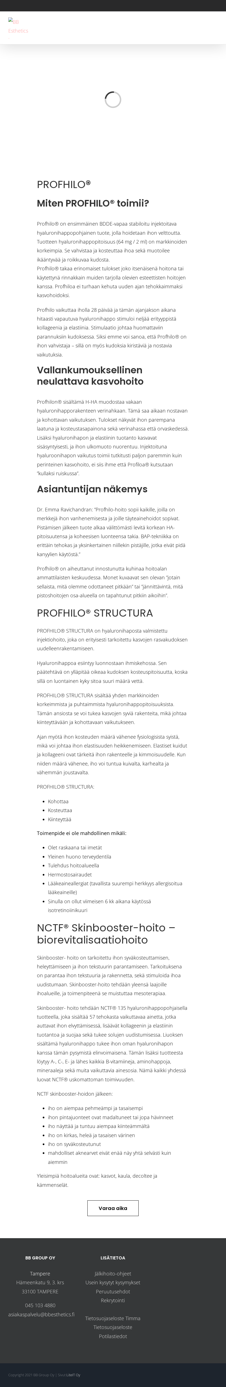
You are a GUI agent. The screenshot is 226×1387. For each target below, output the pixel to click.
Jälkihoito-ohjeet (113, 1273)
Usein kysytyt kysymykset (112, 1282)
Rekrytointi (113, 1300)
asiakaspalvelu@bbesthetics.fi (41, 1314)
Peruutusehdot (113, 1291)
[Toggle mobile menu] (215, 28)
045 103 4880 (40, 1305)
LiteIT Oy (73, 1374)
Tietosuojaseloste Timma (113, 1318)
